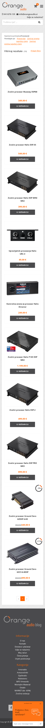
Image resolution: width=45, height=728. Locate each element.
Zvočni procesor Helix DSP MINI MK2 (22, 199)
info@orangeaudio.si (28, 14)
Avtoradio (22, 669)
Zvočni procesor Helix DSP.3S (22, 144)
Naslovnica (9, 36)
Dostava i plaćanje (22, 646)
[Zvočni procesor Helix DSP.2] (22, 394)
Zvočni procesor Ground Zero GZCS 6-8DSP (22, 570)
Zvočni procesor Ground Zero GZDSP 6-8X (22, 517)
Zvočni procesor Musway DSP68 (22, 91)
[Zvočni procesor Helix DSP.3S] (22, 129)
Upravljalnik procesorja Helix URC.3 (22, 252)
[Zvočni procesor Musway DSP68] (22, 76)
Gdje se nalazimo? (35, 17)
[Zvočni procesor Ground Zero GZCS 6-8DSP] (22, 553)
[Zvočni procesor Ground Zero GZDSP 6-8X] (22, 500)
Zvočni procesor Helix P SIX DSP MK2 (22, 358)
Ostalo (17, 36)
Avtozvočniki (22, 672)
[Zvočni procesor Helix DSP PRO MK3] (22, 447)
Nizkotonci (22, 678)
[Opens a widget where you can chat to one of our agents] (28, 713)
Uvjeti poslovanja (22, 658)
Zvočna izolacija (22, 693)
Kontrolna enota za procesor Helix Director (22, 305)
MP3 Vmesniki (22, 681)
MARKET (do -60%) (22, 690)
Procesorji (25, 36)
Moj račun (22, 652)
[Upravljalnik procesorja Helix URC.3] (22, 235)
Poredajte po (9, 38)
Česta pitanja (22, 655)
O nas (22, 640)
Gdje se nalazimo (22, 649)
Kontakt (22, 643)
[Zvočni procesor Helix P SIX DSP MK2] (22, 341)
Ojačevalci (22, 675)
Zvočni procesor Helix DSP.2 (23, 410)
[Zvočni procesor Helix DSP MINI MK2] (22, 182)
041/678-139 (9, 14)
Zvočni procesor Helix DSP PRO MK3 (22, 464)
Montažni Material (22, 684)
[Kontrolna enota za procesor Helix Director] (22, 288)
